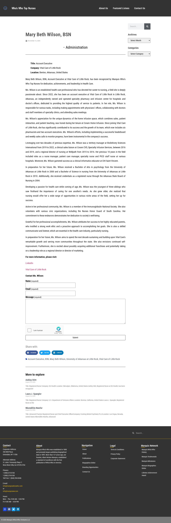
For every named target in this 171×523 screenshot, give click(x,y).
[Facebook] (9, 509)
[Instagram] (5, 509)
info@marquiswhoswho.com (13, 486)
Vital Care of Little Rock (36, 269)
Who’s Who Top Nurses (24, 8)
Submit (75, 337)
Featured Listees (121, 8)
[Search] (147, 26)
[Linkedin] (18, 509)
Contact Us (139, 8)
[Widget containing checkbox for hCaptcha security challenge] (44, 330)
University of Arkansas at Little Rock (82, 359)
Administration (77, 47)
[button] (32, 352)
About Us (103, 8)
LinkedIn (29, 263)
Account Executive (36, 359)
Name (32, 281)
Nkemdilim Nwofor (34, 408)
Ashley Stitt (31, 380)
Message (34, 297)
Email (32, 289)
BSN (47, 359)
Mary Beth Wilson (57, 359)
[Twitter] (13, 509)
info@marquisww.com (10, 491)
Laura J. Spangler (33, 394)
